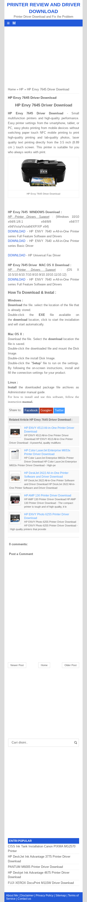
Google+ (46, 410)
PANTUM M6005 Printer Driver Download (35, 867)
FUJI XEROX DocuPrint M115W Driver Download (41, 883)
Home (12, 89)
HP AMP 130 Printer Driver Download (47, 495)
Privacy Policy (44, 895)
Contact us (24, 898)
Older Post (70, 665)
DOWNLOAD (16, 231)
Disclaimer (27, 895)
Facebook (31, 410)
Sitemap (60, 895)
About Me (12, 895)
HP (21, 89)
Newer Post (17, 665)
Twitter (59, 410)
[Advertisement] (42, 55)
